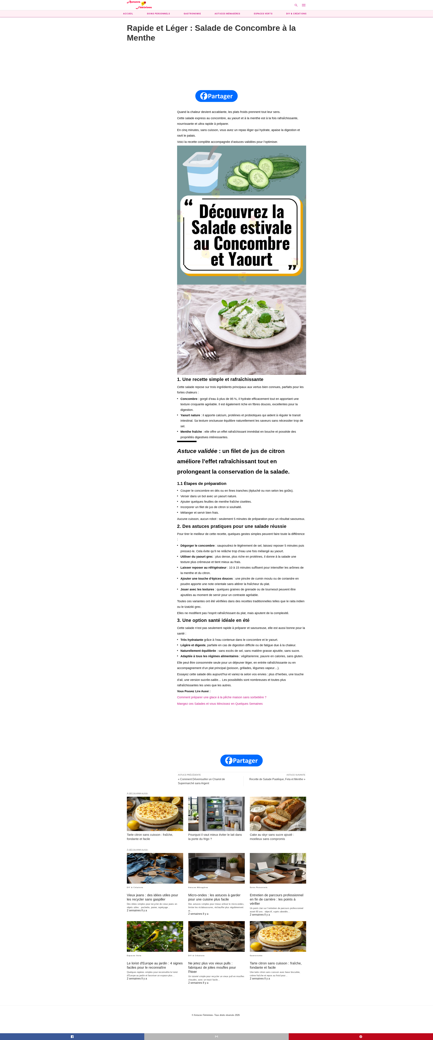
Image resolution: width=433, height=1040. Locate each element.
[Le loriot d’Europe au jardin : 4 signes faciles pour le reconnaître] (155, 936)
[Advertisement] (216, 66)
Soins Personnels (158, 14)
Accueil (128, 14)
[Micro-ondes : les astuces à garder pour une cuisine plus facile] (216, 868)
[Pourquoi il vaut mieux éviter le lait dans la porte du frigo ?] (216, 814)
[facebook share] (72, 1036)
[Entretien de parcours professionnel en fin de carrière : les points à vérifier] (278, 868)
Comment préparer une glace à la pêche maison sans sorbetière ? (221, 697)
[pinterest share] (361, 1036)
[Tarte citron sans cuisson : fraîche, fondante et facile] (155, 814)
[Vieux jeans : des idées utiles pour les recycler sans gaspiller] (155, 868)
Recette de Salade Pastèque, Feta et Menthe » (277, 779)
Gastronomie (192, 14)
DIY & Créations (296, 14)
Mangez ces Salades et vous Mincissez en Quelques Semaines (220, 703)
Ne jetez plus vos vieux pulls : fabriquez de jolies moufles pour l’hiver (212, 967)
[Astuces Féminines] (139, 5)
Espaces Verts (263, 14)
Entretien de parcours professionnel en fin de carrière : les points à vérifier (276, 899)
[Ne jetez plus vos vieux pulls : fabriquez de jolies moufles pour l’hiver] (216, 936)
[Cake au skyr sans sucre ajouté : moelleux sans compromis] (278, 814)
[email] (216, 1036)
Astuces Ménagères (227, 14)
